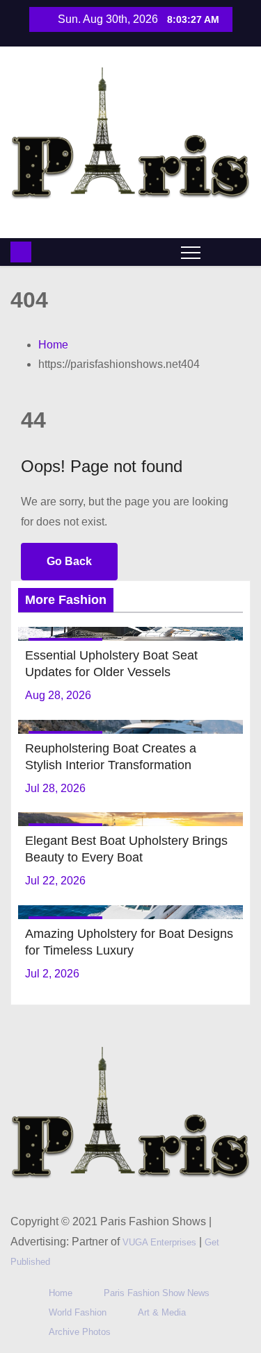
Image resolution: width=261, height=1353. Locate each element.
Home (53, 345)
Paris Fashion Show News (156, 1293)
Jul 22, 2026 (55, 880)
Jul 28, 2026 (55, 788)
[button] (217, 251)
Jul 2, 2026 (52, 974)
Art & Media (162, 1312)
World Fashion (77, 1312)
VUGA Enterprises (160, 1242)
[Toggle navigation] (190, 252)
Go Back (69, 561)
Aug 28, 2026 (58, 695)
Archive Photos (80, 1332)
